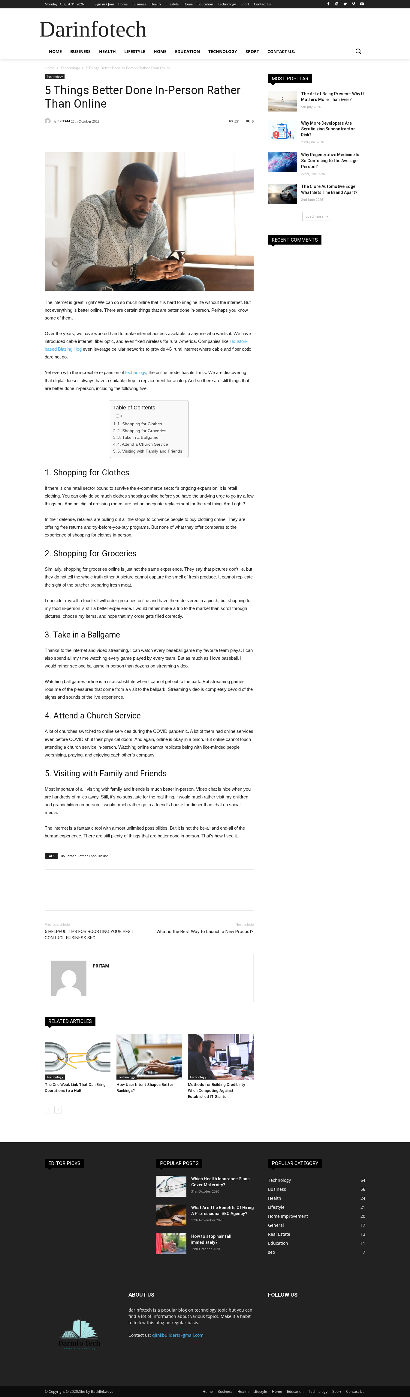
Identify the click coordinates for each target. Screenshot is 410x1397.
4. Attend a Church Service (142, 444)
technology (135, 372)
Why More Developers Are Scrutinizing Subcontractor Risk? (328, 129)
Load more (315, 216)
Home (50, 67)
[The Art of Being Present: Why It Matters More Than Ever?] (282, 101)
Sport (336, 1391)
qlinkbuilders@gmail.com (177, 1335)
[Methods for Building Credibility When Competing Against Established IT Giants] (221, 1057)
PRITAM (63, 121)
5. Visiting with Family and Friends (149, 451)
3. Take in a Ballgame (137, 437)
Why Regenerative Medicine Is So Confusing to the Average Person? (330, 160)
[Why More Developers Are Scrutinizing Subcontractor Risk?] (282, 130)
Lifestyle (260, 1391)
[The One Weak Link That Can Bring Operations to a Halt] (77, 1057)
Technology (70, 67)
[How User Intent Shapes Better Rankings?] (149, 1057)
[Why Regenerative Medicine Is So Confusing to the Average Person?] (282, 162)
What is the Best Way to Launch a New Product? (205, 931)
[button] (358, 51)
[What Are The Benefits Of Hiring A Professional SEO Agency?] (171, 1215)
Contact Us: (355, 1391)
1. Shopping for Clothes (139, 424)
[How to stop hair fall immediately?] (171, 1243)
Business (225, 1391)
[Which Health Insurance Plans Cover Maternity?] (171, 1186)
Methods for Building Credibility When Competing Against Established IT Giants (216, 1090)
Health (243, 1391)
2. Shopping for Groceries (141, 431)
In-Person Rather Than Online (84, 856)
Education (295, 1391)
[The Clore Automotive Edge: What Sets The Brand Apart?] (282, 194)
